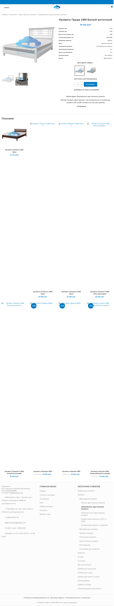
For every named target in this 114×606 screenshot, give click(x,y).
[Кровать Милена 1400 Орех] (14, 135)
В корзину (90, 84)
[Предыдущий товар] (105, 14)
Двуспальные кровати (28, 14)
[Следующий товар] (111, 14)
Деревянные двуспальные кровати (53, 14)
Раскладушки (84, 545)
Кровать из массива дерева (93, 102)
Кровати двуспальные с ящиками (94, 525)
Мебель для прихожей (87, 569)
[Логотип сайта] (57, 7)
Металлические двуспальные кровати (93, 514)
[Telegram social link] (59, 2)
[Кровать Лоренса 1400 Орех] (42, 206)
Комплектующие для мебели (89, 589)
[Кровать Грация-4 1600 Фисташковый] (99, 206)
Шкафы (81, 557)
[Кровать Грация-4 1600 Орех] (71, 206)
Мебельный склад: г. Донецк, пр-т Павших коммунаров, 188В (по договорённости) (17, 500)
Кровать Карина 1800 (71, 471)
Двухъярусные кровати (88, 529)
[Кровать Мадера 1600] (42, 385)
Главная (5, 14)
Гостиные (81, 561)
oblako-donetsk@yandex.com (15, 523)
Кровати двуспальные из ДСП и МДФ (94, 520)
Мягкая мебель (84, 581)
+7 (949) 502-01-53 (12, 517)
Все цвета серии (85, 63)
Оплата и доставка (47, 495)
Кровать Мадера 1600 (43, 471)
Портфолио (44, 499)
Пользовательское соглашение (77, 598)
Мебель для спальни (86, 491)
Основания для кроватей (89, 549)
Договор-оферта (57, 598)
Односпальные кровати (88, 541)
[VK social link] (57, 2)
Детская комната (84, 565)
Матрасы (81, 553)
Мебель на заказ (46, 506)
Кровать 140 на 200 (74, 102)
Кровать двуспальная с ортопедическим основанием (88, 100)
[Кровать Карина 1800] (71, 385)
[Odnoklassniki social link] (54, 2)
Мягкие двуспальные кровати (93, 503)
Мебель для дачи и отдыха (88, 577)
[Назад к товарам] (108, 14)
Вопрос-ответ (45, 514)
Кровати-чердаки (86, 533)
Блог (41, 503)
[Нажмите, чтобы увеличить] (5, 67)
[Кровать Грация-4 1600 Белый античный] (14, 385)
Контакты (43, 510)
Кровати (13, 14)
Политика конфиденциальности (36, 598)
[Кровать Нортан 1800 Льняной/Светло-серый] (99, 385)
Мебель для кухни (85, 573)
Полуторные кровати (87, 537)
